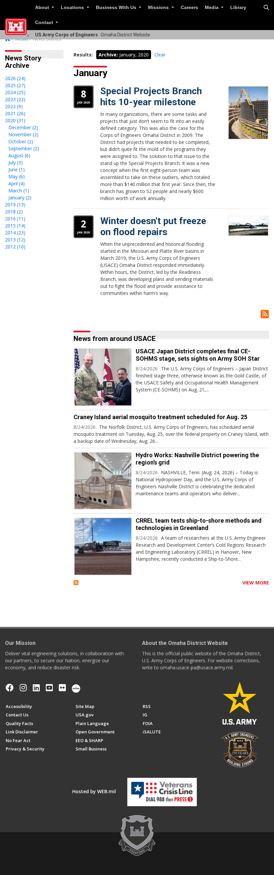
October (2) (20, 141)
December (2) (23, 127)
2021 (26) (15, 113)
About (42, 7)
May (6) (16, 176)
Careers (189, 7)
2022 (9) (14, 106)
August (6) (19, 155)
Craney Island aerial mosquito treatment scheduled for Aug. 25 (160, 416)
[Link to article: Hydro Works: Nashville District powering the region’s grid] (103, 481)
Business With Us (117, 7)
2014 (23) (15, 232)
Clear (159, 54)
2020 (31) (15, 120)
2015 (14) (15, 225)
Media (212, 7)
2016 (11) (15, 218)
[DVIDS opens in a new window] (76, 688)
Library (238, 7)
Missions (159, 7)
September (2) (23, 148)
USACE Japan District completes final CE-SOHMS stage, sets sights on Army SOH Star (198, 355)
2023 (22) (15, 99)
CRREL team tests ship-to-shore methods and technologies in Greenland (199, 524)
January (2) (19, 197)
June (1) (16, 169)
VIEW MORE (255, 582)
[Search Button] (266, 7)
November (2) (23, 134)
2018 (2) (14, 211)
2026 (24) (15, 78)
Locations (73, 7)
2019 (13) (15, 204)
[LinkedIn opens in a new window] (36, 688)
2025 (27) (15, 85)
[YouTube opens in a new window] (49, 688)
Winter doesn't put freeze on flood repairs (153, 226)
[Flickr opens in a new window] (62, 688)
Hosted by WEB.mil (94, 791)
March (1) (18, 190)
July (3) (15, 162)
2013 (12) (15, 239)
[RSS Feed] (76, 582)
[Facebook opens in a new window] (10, 688)
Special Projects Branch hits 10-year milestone (151, 96)
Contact (44, 22)
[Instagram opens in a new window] (23, 688)
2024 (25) (15, 92)
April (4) (16, 183)
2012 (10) (15, 246)
